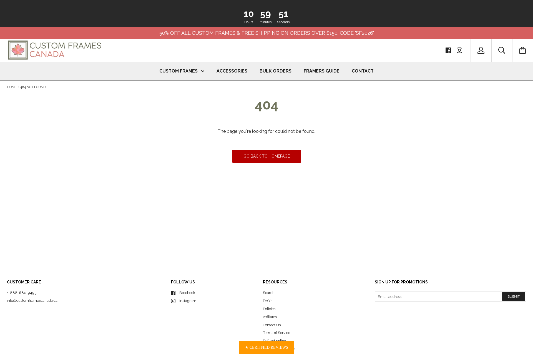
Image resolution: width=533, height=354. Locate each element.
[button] (266, 347)
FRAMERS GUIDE (322, 71)
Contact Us (272, 325)
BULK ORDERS (275, 71)
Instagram (187, 301)
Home (12, 87)
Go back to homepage (266, 156)
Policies (269, 309)
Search (269, 293)
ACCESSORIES (232, 71)
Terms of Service (276, 333)
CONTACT (363, 71)
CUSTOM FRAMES (179, 71)
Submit (514, 296)
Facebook (187, 293)
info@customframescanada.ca (32, 300)
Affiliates (270, 317)
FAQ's (267, 301)
